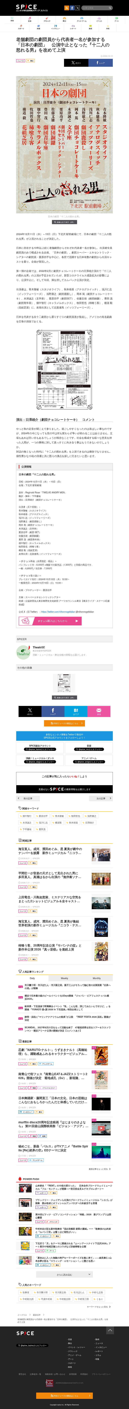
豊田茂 (42, 829)
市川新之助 (60, 1292)
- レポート (98, 1351)
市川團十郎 (42, 1292)
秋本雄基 (73, 822)
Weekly (64, 978)
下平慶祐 (27, 829)
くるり (99, 1298)
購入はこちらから (57, 621)
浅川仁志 (43, 822)
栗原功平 (43, 815)
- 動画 (96, 1339)
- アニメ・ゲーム (74, 1355)
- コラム (97, 1355)
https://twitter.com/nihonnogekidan (58, 611)
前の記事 (28, 798)
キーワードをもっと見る (97, 1306)
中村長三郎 (83, 1298)
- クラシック (72, 1351)
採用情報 (73, 1374)
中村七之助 (97, 1292)
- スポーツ (71, 1363)
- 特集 (96, 1359)
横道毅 (58, 822)
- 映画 (69, 1367)
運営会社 (22, 1374)
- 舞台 (69, 1343)
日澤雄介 (89, 822)
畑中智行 (27, 815)
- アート (70, 1359)
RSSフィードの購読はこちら (65, 723)
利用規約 (84, 1374)
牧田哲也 (75, 815)
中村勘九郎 (28, 1298)
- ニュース (98, 1343)
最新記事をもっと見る (98, 1168)
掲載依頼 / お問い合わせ (55, 1374)
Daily (32, 978)
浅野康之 (91, 815)
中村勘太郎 (64, 1298)
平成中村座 (46, 1298)
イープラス (22, 1314)
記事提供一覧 (35, 1374)
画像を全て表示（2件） (66, 222)
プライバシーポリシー (101, 1374)
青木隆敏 (59, 815)
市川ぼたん (78, 1292)
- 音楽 (69, 1339)
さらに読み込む (64, 1274)
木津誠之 (27, 822)
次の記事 (101, 798)
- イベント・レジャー (76, 1347)
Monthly (97, 978)
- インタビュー (100, 1347)
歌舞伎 (26, 1292)
